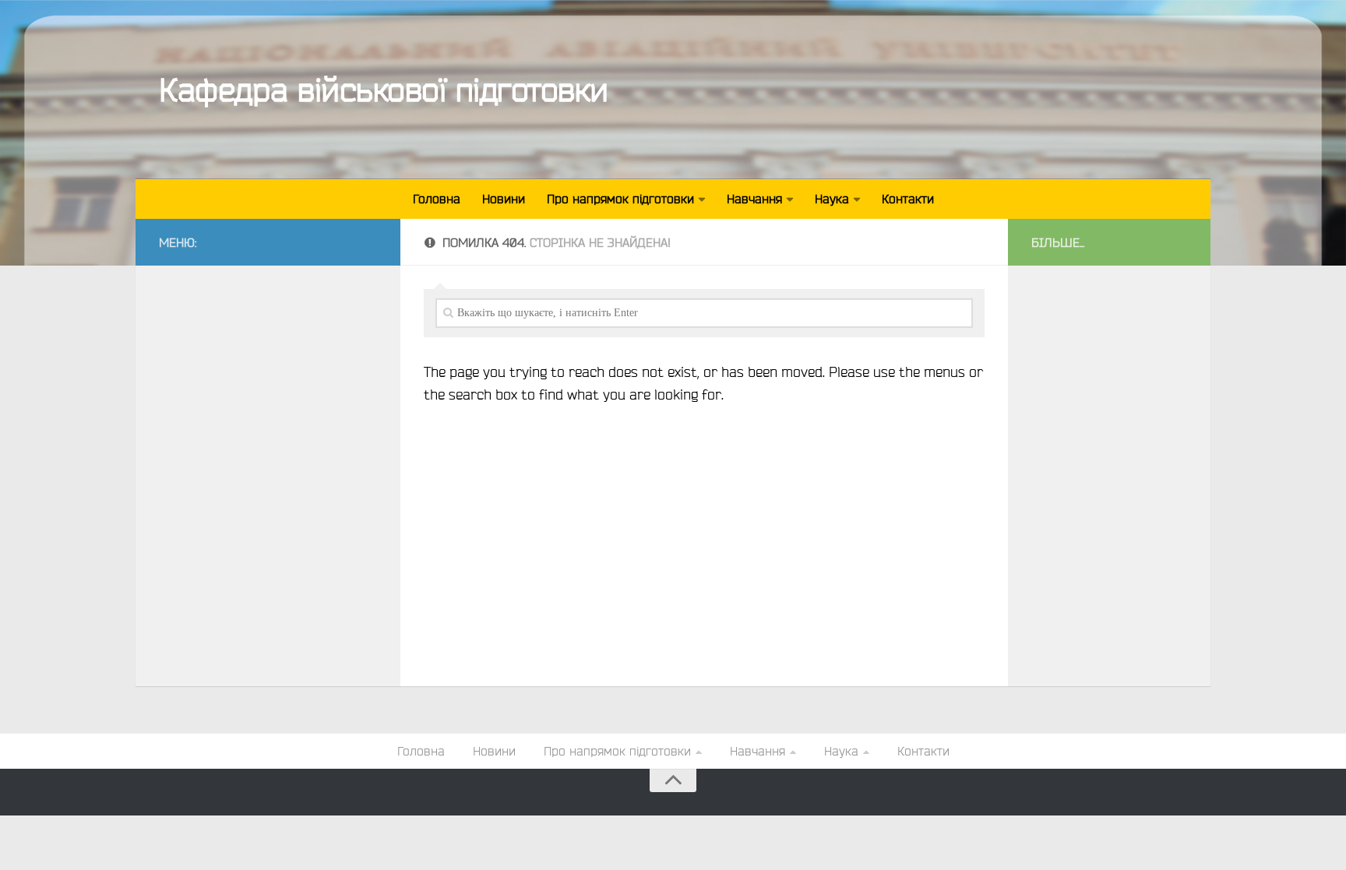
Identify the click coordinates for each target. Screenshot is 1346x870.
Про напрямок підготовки (620, 199)
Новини (503, 199)
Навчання (754, 199)
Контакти (908, 199)
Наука (832, 199)
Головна (436, 199)
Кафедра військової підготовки (383, 89)
